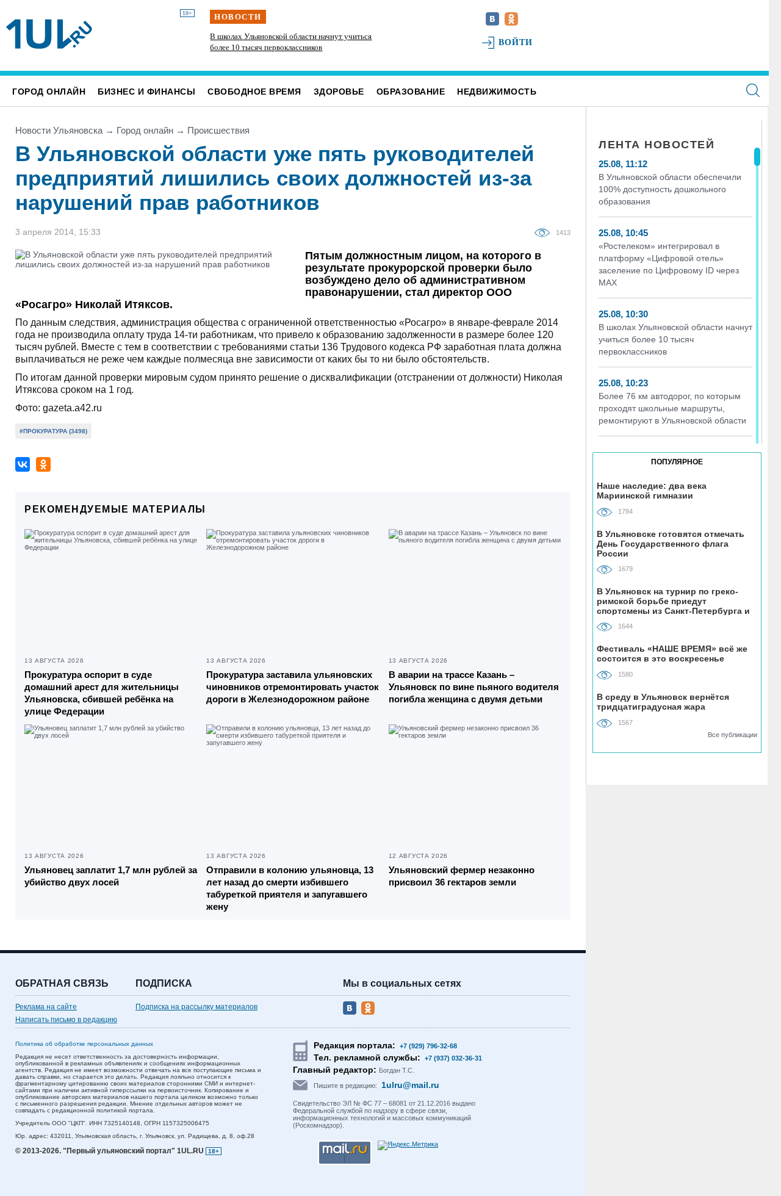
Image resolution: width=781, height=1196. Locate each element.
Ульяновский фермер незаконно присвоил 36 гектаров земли (461, 876)
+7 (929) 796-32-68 (428, 1046)
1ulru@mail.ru (410, 1085)
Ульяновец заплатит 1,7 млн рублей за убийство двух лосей (110, 876)
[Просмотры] (545, 232)
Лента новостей (656, 145)
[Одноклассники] (43, 464)
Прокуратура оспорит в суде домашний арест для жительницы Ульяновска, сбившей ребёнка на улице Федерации (101, 692)
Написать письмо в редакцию (66, 1019)
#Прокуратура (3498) (53, 431)
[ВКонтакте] (22, 464)
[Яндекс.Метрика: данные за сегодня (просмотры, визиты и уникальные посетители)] (408, 1145)
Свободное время (254, 91)
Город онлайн (48, 91)
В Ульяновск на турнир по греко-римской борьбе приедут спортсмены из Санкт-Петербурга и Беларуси (673, 600)
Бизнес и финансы (146, 91)
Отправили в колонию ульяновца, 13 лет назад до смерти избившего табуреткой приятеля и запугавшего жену (289, 888)
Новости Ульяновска (59, 130)
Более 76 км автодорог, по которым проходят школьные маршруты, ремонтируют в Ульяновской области (672, 408)
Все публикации (732, 734)
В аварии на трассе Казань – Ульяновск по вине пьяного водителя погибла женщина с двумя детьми (474, 686)
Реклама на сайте (46, 1007)
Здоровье (339, 91)
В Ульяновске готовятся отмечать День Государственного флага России (670, 543)
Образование (410, 91)
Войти (515, 42)
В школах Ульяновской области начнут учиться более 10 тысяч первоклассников (675, 339)
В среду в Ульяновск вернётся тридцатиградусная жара (663, 701)
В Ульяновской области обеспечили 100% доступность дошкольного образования (670, 189)
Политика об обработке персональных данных (84, 1043)
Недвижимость (496, 91)
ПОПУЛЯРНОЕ (677, 462)
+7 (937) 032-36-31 (453, 1058)
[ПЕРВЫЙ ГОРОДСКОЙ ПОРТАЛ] (49, 34)
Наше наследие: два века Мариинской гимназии (652, 490)
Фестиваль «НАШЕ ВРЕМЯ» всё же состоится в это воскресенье (672, 653)
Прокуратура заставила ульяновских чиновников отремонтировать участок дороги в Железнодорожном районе (292, 686)
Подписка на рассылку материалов (196, 1007)
